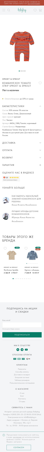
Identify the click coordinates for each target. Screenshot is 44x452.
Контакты (22, 398)
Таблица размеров (22, 380)
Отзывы (22, 401)
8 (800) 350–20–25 (18, 414)
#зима (14, 204)
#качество (30, 217)
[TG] (22, 349)
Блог (22, 396)
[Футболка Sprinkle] (11, 255)
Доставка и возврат (22, 374)
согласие (17, 437)
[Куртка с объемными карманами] (32, 255)
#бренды (15, 217)
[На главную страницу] (22, 10)
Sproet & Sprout (11, 79)
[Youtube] (26, 349)
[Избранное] (35, 10)
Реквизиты (22, 369)
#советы (21, 204)
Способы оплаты (22, 372)
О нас (22, 393)
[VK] (17, 349)
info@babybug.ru (30, 417)
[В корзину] (40, 10)
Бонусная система (22, 377)
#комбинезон (31, 204)
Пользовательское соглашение (22, 383)
